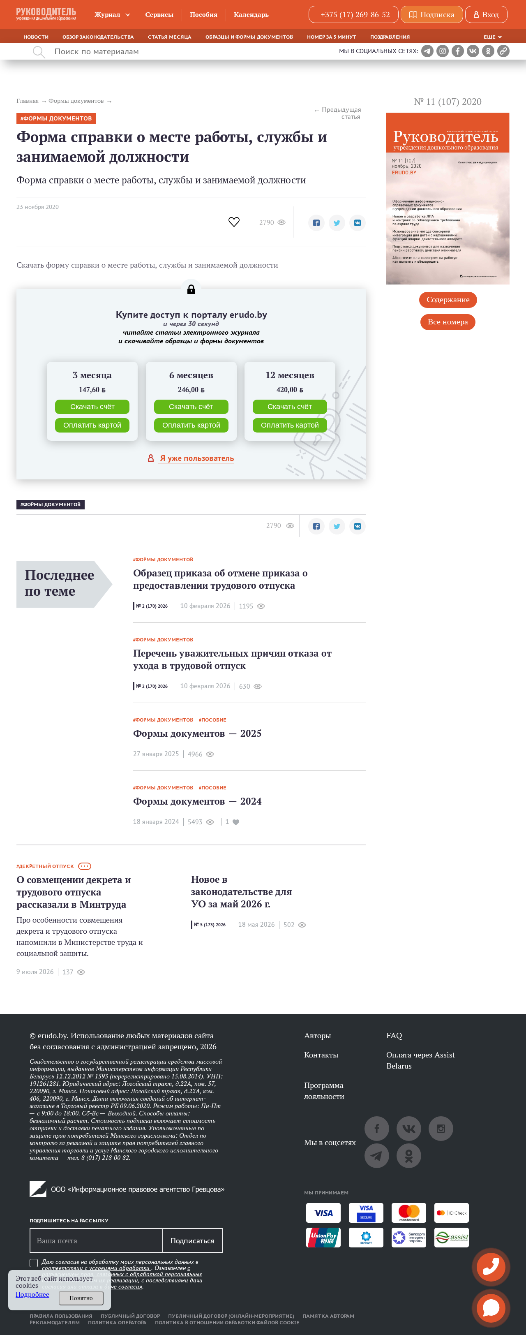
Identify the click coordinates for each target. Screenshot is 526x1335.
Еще (490, 37)
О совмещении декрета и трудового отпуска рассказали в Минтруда (73, 892)
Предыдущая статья (341, 113)
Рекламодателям (55, 1322)
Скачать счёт (92, 407)
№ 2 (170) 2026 (152, 606)
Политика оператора (117, 1322)
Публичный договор (130, 1316)
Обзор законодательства (98, 37)
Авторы (317, 1035)
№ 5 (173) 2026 (210, 925)
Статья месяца (169, 37)
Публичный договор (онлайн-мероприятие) (231, 1316)
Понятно (81, 1298)
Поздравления (390, 37)
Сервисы (159, 14)
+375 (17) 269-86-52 (355, 14)
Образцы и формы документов (249, 37)
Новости (35, 37)
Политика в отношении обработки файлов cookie (227, 1322)
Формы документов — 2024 (197, 801)
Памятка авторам (328, 1316)
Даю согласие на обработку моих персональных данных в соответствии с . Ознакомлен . (122, 1274)
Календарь (251, 14)
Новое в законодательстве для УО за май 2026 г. (241, 891)
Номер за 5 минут (331, 37)
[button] (316, 223)
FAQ (394, 1035)
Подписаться (192, 1240)
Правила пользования (61, 1316)
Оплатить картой (92, 425)
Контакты (321, 1054)
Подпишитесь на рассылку (69, 1220)
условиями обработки (120, 1268)
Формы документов (57, 119)
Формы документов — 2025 (197, 733)
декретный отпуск (46, 866)
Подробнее (32, 1294)
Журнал (107, 14)
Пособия (203, 14)
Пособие (213, 719)
